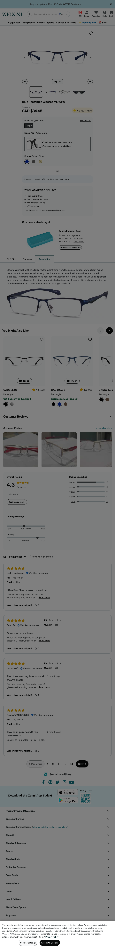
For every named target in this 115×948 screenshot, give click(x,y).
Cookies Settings (28, 942)
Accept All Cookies (49, 942)
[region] (57, 934)
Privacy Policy (51, 936)
